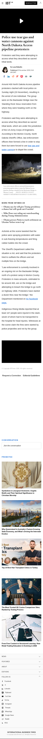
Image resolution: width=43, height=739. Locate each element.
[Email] (26, 76)
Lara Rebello (17, 67)
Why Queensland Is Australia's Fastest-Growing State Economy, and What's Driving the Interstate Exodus (21, 531)
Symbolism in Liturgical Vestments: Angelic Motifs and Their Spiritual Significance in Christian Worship (19, 493)
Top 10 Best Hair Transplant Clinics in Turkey (20, 568)
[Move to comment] (31, 76)
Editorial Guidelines (31, 376)
